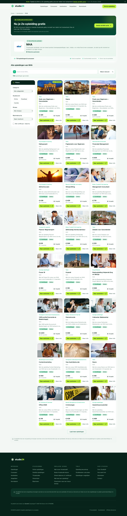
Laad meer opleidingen (77, 432)
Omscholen (36, 478)
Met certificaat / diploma (22, 124)
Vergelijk (57, 115)
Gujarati (68, 272)
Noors (94, 362)
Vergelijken (72, 6)
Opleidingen (44, 6)
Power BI (42, 272)
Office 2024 (43, 405)
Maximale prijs (17, 115)
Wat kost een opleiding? (61, 478)
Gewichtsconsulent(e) (99, 405)
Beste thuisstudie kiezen (61, 472)
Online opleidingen (38, 469)
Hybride (16, 103)
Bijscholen (36, 481)
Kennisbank (82, 6)
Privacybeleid (93, 510)
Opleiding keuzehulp (82, 469)
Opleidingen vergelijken (83, 475)
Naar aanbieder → (45, 120)
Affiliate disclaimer (111, 510)
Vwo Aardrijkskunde (72, 362)
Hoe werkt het (101, 472)
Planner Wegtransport (46, 230)
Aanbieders (63, 6)
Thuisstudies (36, 475)
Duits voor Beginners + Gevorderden (46, 100)
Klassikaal (24, 99)
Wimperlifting (70, 187)
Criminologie (70, 405)
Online (16, 99)
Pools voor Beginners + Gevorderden (100, 100)
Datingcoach (43, 144)
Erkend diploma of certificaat (62, 475)
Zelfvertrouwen (44, 187)
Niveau (15, 107)
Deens (68, 99)
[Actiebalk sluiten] (125, 2)
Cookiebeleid (101, 510)
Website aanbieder (34, 52)
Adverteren (100, 475)
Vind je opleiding (109, 6)
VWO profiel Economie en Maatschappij (47, 318)
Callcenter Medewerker (100, 317)
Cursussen (53, 6)
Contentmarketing (45, 362)
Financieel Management (100, 144)
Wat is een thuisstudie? (61, 469)
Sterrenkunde (70, 317)
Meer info (59, 120)
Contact (99, 478)
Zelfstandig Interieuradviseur (75, 230)
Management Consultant (100, 187)
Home (12, 13)
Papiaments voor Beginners (75, 144)
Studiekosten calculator (83, 472)
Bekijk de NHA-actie (79, 2)
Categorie (16, 87)
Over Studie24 (101, 469)
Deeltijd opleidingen (38, 472)
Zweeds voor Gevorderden (101, 230)
